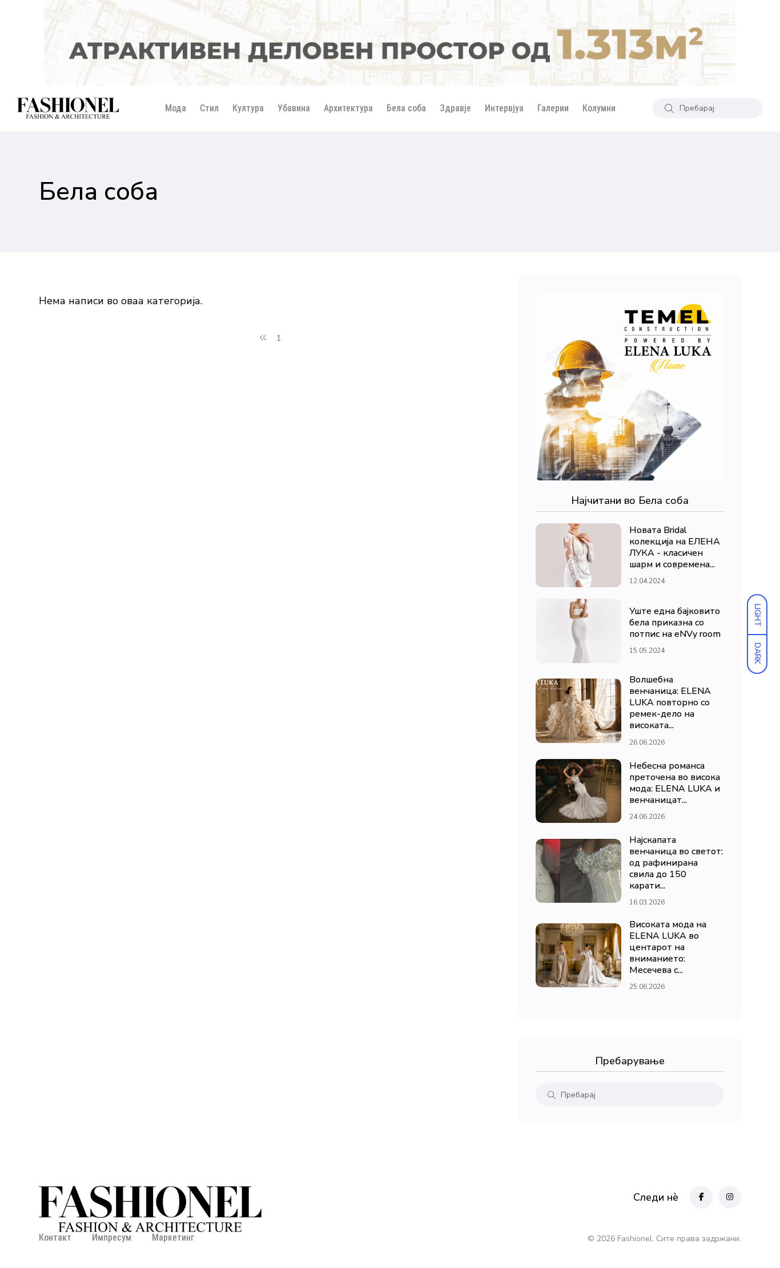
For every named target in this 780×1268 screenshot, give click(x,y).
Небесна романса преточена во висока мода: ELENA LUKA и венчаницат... (674, 783)
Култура (248, 108)
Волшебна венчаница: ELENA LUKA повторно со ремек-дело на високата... (670, 703)
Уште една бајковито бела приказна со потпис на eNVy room (675, 622)
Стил (209, 108)
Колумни (599, 108)
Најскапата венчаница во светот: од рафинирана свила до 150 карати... (676, 863)
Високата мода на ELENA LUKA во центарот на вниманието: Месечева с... (667, 947)
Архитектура (348, 108)
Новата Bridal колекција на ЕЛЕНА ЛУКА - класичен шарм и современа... (674, 547)
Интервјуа (504, 108)
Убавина (294, 108)
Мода (175, 108)
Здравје (455, 108)
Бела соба (406, 108)
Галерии (553, 108)
